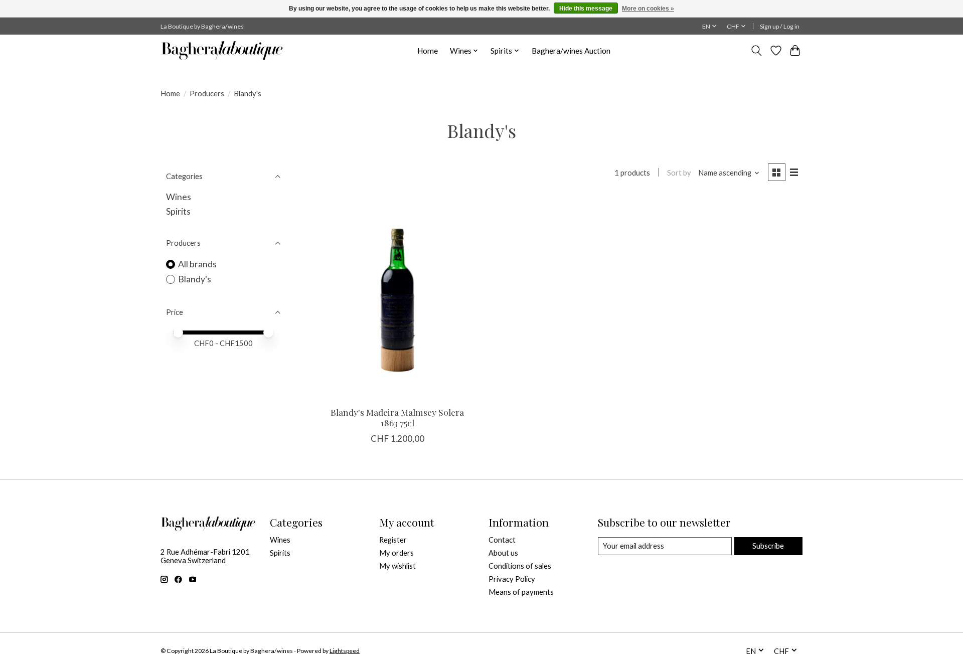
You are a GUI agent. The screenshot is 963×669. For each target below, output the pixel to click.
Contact (502, 540)
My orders (396, 553)
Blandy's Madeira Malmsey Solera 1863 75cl (397, 417)
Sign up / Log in (779, 26)
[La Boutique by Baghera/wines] (221, 50)
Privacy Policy (512, 579)
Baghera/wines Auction (571, 50)
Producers (207, 93)
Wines (178, 197)
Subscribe (768, 546)
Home (427, 50)
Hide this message (585, 8)
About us (503, 553)
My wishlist (397, 566)
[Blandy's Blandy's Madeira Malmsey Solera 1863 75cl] (397, 298)
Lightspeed (345, 650)
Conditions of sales (520, 566)
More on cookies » (648, 8)
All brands (197, 264)
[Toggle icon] (756, 51)
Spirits (178, 211)
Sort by (679, 173)
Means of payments (521, 592)
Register (393, 540)
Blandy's (194, 279)
